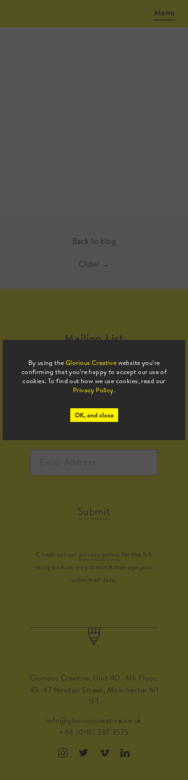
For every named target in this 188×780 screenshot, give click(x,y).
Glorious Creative (91, 362)
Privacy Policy (93, 390)
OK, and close (94, 415)
